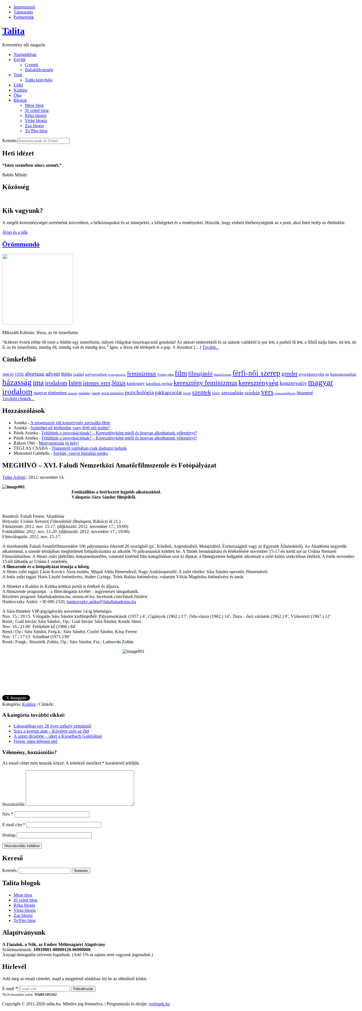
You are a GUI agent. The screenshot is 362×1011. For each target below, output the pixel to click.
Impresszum (24, 7)
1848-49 (8, 374)
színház (252, 392)
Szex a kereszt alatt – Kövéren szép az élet (51, 731)
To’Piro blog (36, 130)
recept (187, 393)
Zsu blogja (34, 125)
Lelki (18, 85)
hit (327, 374)
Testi (18, 74)
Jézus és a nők (15, 232)
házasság (17, 382)
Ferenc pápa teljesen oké (35, 741)
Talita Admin (13, 477)
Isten (75, 382)
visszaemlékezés (285, 393)
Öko (17, 95)
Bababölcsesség (39, 69)
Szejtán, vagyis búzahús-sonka (80, 453)
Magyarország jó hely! (59, 443)
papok (96, 393)
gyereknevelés (311, 374)
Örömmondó (21, 244)
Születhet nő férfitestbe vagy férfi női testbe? (70, 427)
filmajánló (200, 373)
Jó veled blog (37, 110)
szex (216, 392)
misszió (72, 393)
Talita (13, 31)
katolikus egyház (159, 384)
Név (7, 814)
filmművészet (222, 374)
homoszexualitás (343, 374)
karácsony (136, 383)
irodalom (56, 382)
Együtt (19, 59)
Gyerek (31, 64)
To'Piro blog (25, 920)
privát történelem (112, 393)
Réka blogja (35, 115)
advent (53, 374)
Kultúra (20, 90)
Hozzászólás (13, 804)
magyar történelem (50, 392)
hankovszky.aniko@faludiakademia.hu (101, 601)
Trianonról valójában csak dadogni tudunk (89, 448)
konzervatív (293, 383)
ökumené (305, 392)
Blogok (20, 100)
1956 (19, 374)
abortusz (34, 374)
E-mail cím (13, 824)
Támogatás (23, 12)
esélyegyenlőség (96, 374)
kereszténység (258, 382)
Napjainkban (25, 54)
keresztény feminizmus (205, 382)
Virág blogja (36, 120)
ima (38, 382)
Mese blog (34, 105)
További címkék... (18, 398)
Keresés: (10, 140)
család (78, 374)
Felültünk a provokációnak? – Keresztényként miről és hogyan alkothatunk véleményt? (119, 432)
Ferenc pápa (166, 374)
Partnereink (24, 17)
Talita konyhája (38, 79)
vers (267, 392)
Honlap (9, 835)
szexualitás (232, 392)
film (181, 373)
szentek (201, 392)
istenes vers (96, 383)
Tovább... (210, 347)
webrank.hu (159, 1003)
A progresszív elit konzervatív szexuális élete (70, 422)
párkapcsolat (168, 392)
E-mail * (10, 988)
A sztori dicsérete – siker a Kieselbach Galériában (58, 736)
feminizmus (141, 373)
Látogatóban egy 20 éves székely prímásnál (52, 726)
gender (289, 373)
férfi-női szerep (256, 373)
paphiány (85, 393)
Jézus (118, 382)
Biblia (66, 374)
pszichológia (139, 392)
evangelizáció (117, 374)
